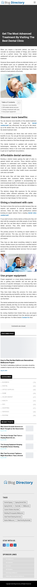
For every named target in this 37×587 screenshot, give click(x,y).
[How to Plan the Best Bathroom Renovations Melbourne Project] (18, 347)
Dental (5, 386)
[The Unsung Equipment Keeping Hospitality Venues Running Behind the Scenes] (29, 446)
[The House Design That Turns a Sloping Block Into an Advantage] (29, 437)
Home (4, 393)
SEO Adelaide (9, 562)
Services (5, 411)
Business (5, 382)
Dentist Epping (8, 502)
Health (5, 400)
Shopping (5, 408)
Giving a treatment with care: (11, 109)
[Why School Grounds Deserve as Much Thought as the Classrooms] (29, 428)
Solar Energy (7, 397)
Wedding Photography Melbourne (13, 513)
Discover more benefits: (10, 105)
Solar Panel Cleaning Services (12, 516)
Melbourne (26, 506)
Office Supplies (8, 389)
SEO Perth (8, 566)
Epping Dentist (8, 506)
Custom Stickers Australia (11, 509)
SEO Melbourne (9, 559)
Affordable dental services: (11, 107)
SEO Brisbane (9, 569)
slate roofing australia (23, 520)
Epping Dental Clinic (20, 502)
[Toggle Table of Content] (18, 102)
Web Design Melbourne (11, 572)
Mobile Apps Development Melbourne (15, 576)
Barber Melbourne (9, 520)
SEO (3, 404)
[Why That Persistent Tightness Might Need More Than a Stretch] (29, 455)
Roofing (5, 415)
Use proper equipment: (9, 112)
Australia (17, 506)
